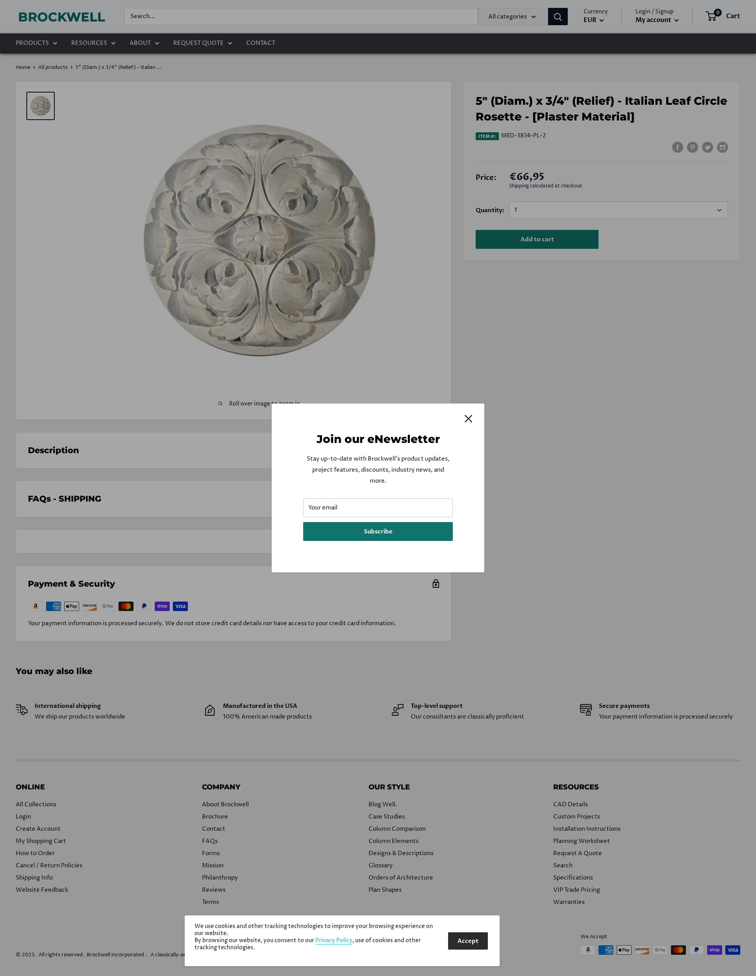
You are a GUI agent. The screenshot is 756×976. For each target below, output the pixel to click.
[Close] (468, 418)
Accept (468, 941)
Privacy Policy (333, 941)
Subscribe (378, 531)
